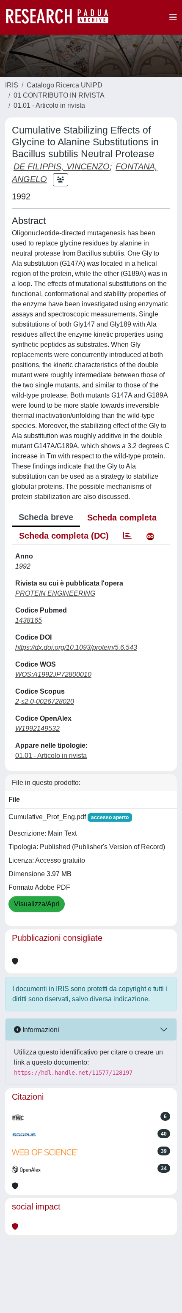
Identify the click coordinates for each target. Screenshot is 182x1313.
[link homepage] (61, 17)
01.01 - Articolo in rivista (49, 105)
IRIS (11, 85)
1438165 (28, 620)
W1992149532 (37, 728)
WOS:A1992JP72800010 (53, 674)
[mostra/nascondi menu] (173, 17)
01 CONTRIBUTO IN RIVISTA (59, 95)
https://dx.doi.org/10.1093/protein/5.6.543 (76, 647)
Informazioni (40, 1029)
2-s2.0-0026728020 (44, 701)
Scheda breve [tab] (46, 517)
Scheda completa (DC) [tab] (64, 535)
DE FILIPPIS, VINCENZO (62, 166)
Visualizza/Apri (36, 903)
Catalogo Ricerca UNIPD (64, 85)
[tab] (127, 536)
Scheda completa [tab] (122, 517)
